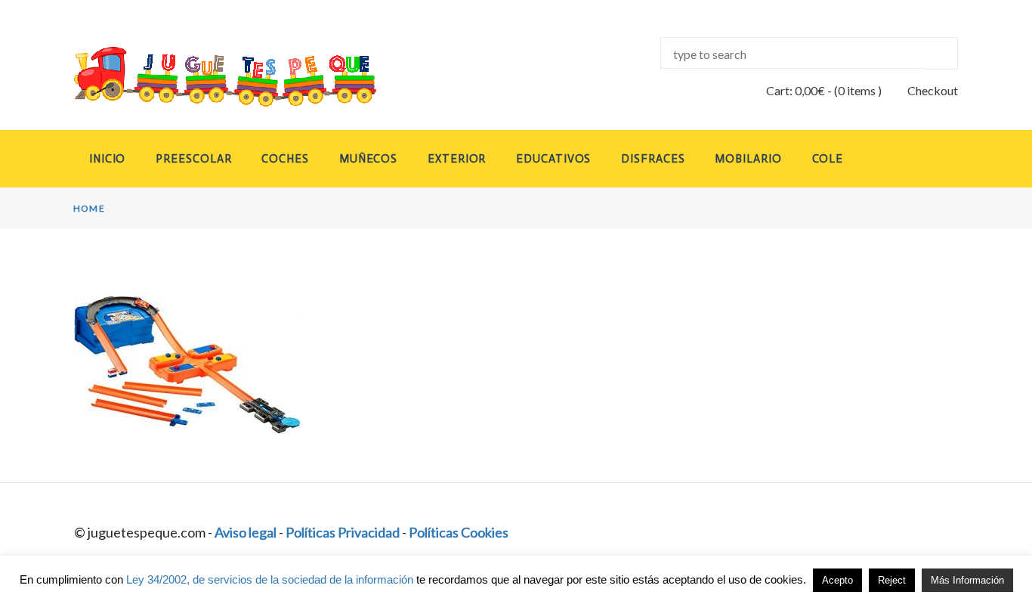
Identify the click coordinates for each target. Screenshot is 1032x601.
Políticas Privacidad (343, 532)
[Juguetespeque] (211, 77)
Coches (284, 159)
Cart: (795, 90)
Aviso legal (246, 532)
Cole (828, 159)
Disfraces (652, 159)
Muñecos (368, 159)
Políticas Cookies (458, 532)
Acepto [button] (837, 580)
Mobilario (748, 159)
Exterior (457, 159)
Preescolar (193, 159)
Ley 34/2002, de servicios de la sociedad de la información (269, 579)
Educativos (553, 159)
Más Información (967, 580)
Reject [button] (892, 580)
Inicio (107, 159)
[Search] (941, 53)
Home (89, 208)
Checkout (932, 90)
